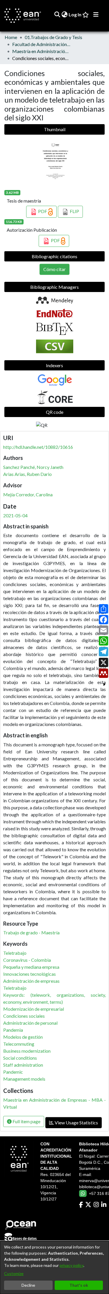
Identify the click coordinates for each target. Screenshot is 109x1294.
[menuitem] (64, 14)
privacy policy (71, 1265)
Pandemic (13, 1072)
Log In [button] (75, 14)
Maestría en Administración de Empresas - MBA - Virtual (41, 51)
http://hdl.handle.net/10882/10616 (38, 447)
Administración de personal (30, 1023)
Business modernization (27, 1051)
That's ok (78, 1285)
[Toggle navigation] (96, 14)
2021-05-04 (15, 515)
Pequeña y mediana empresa (31, 967)
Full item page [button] (26, 1121)
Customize (14, 1273)
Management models (24, 1079)
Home (11, 37)
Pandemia (13, 1030)
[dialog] (54, 1267)
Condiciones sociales (24, 1016)
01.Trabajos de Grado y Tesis (53, 37)
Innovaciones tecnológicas (29, 974)
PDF (42, 211)
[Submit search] (57, 14)
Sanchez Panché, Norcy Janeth (33, 467)
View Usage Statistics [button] (76, 1122)
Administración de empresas (31, 981)
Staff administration (23, 1065)
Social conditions (20, 1058)
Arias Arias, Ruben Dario (27, 474)
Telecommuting (18, 1044)
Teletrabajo (14, 953)
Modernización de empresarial (33, 1009)
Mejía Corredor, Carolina (28, 494)
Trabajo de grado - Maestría (31, 932)
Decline (28, 1285)
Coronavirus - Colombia (27, 960)
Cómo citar (54, 269)
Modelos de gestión (23, 1037)
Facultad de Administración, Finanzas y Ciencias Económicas (41, 44)
